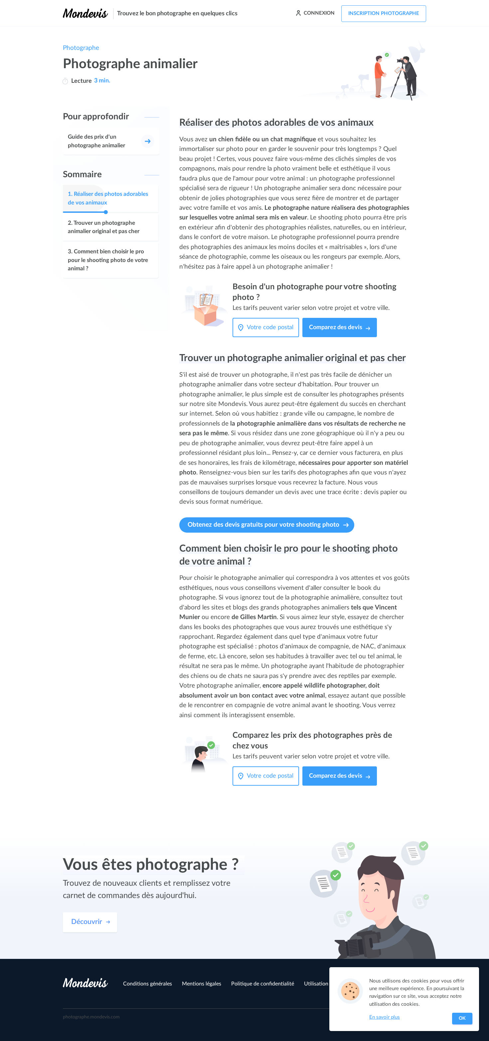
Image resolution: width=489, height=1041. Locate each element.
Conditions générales (147, 983)
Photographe (81, 48)
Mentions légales (201, 983)
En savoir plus (384, 1017)
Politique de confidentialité (262, 983)
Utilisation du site (324, 983)
